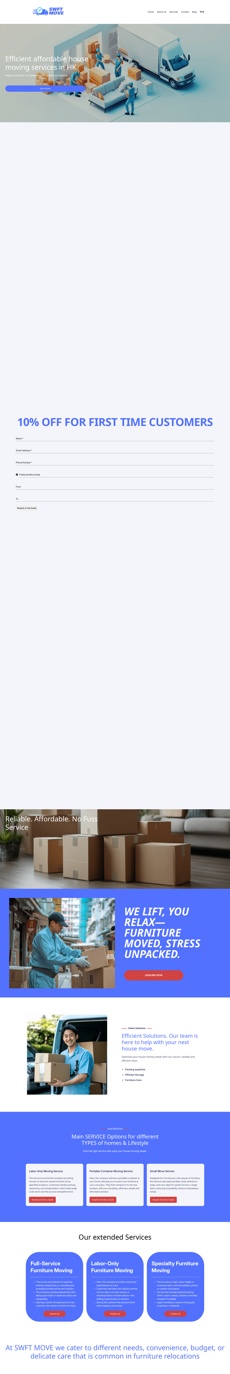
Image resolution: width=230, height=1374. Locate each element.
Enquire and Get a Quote (42, 1200)
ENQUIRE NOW (153, 975)
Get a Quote (45, 88)
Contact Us (54, 1314)
